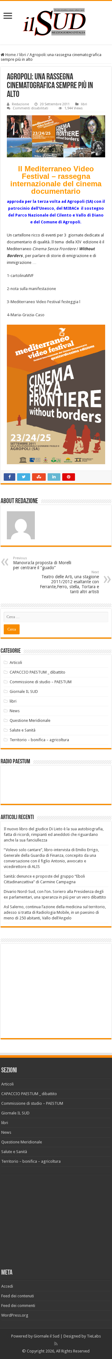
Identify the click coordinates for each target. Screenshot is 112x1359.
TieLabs (94, 1336)
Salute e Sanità (22, 730)
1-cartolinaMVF (20, 275)
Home (10, 54)
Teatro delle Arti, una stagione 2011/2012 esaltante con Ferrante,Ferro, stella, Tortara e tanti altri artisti (69, 582)
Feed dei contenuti (17, 1296)
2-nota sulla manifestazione (31, 288)
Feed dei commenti (18, 1305)
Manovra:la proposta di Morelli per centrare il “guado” (42, 563)
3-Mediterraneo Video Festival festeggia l (43, 301)
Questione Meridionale (30, 720)
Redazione (20, 104)
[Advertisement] (56, 990)
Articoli (16, 662)
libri (22, 54)
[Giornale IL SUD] (56, 21)
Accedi (7, 1286)
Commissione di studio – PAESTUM (41, 682)
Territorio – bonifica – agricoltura (39, 739)
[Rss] (56, 1343)
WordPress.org (14, 1315)
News (15, 710)
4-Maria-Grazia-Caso (25, 314)
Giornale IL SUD (24, 691)
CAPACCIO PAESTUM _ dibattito (37, 672)
